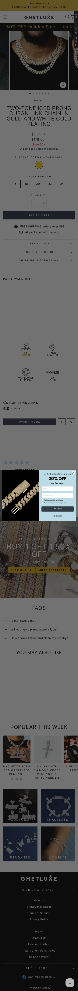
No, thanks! (57, 516)
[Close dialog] (73, 472)
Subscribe (58, 509)
